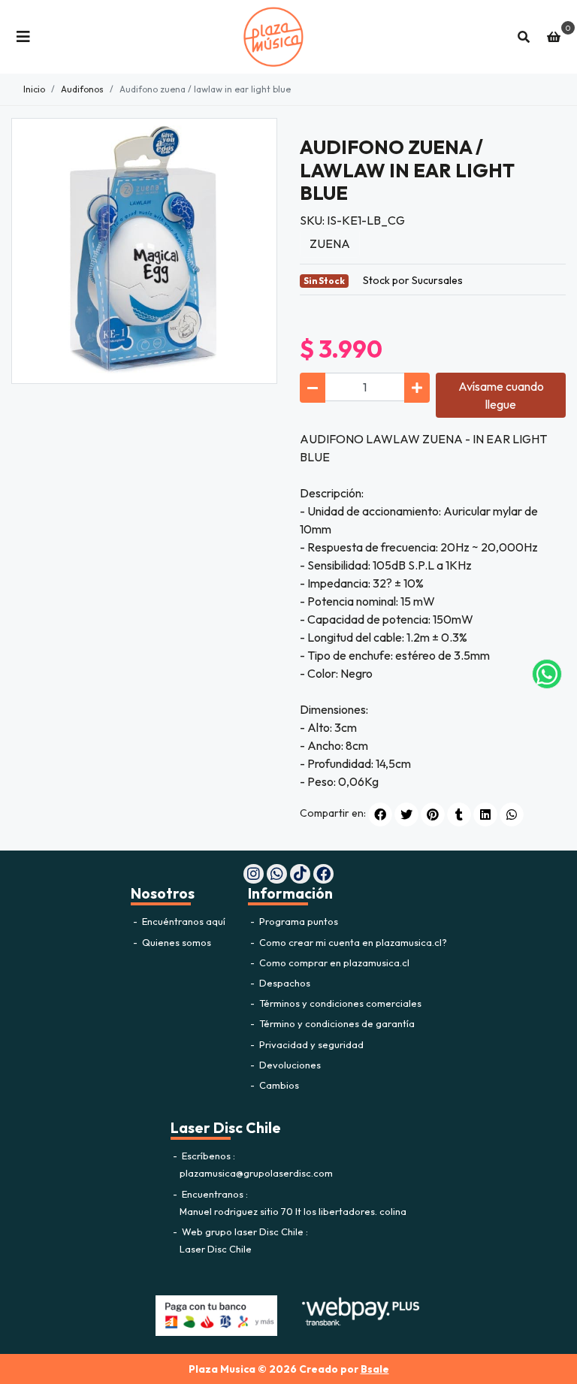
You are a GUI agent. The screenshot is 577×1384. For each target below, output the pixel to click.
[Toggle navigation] (23, 37)
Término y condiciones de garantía (336, 1023)
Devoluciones (289, 1065)
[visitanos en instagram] (253, 874)
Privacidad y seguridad (310, 1044)
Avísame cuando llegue (501, 395)
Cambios (278, 1085)
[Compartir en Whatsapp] (512, 814)
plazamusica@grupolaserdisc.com (256, 1173)
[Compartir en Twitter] (406, 814)
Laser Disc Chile (216, 1249)
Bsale (375, 1369)
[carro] (554, 37)
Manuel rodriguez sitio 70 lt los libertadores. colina (293, 1211)
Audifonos (82, 89)
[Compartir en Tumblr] (459, 814)
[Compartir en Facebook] (380, 814)
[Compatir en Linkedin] (485, 814)
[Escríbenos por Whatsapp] (547, 674)
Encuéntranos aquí (182, 921)
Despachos (283, 983)
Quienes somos (175, 942)
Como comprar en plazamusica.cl (333, 962)
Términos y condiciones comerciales (339, 1003)
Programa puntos (297, 921)
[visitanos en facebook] (323, 874)
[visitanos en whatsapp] (277, 874)
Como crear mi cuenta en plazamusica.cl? (352, 942)
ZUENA (330, 243)
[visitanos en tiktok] (300, 874)
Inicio (34, 89)
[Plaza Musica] (273, 37)
